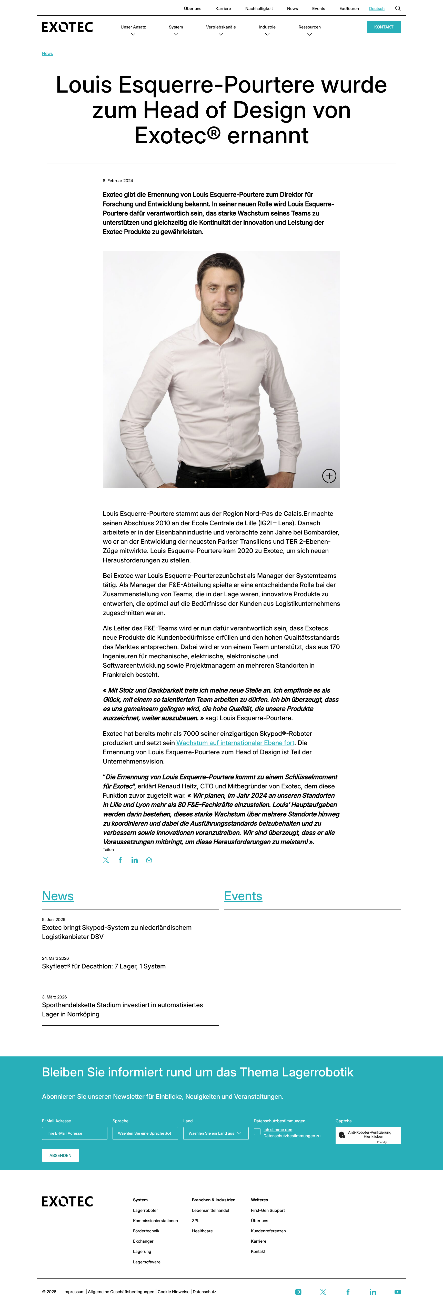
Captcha (344, 1120)
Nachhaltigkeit (259, 8)
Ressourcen (310, 26)
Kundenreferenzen (268, 1230)
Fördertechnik (146, 1230)
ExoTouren (349, 8)
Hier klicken (373, 1136)
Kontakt (384, 26)
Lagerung (142, 1251)
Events (318, 8)
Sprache (120, 1120)
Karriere (223, 8)
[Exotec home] (70, 27)
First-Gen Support (268, 1210)
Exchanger (143, 1241)
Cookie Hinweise (174, 1291)
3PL (195, 1220)
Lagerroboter (145, 1210)
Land (188, 1120)
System (176, 26)
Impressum (75, 1291)
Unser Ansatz (133, 26)
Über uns (192, 8)
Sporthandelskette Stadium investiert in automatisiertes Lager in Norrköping (122, 1009)
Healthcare (202, 1230)
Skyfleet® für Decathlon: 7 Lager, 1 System (104, 966)
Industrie (267, 26)
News (292, 8)
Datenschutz (204, 1291)
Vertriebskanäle (221, 26)
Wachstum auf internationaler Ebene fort (235, 743)
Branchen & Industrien (214, 1199)
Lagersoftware (146, 1261)
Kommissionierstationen (155, 1220)
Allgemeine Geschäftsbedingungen (121, 1291)
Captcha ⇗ (388, 1142)
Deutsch (377, 8)
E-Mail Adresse (56, 1120)
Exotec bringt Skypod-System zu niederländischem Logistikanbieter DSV (117, 932)
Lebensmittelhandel (210, 1210)
